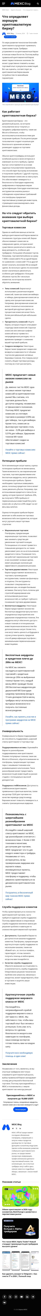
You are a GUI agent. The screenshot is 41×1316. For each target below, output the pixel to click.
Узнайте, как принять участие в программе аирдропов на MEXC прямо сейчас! (20, 720)
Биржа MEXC (23, 1309)
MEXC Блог (5, 10)
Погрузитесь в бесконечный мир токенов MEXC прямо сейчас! (19, 896)
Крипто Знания (16, 10)
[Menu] (3, 3)
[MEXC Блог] (20, 3)
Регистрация (20, 1109)
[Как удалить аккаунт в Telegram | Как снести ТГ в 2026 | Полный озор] (20, 1261)
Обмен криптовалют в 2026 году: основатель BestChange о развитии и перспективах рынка (19, 1211)
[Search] (38, 3)
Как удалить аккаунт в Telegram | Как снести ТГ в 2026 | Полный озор (19, 1275)
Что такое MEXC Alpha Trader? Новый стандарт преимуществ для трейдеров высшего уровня (20, 1244)
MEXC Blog (10, 33)
